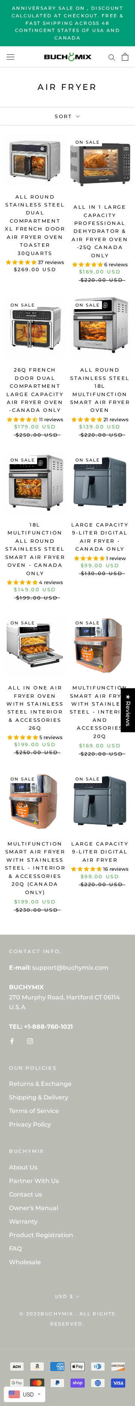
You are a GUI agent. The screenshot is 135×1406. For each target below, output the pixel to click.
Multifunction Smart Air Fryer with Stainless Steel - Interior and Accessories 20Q (100, 712)
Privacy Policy (30, 1124)
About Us (23, 1167)
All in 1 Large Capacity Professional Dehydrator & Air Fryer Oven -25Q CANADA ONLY (100, 231)
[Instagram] (30, 1041)
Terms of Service (34, 1110)
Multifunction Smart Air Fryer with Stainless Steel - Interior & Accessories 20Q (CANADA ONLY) (35, 868)
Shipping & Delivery (38, 1097)
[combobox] (24, 1394)
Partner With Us (34, 1180)
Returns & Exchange (40, 1083)
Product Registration (41, 1235)
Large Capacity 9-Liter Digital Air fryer (99, 852)
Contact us (25, 1194)
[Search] (111, 57)
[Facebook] (12, 1041)
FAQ (15, 1248)
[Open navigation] (10, 57)
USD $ (64, 1296)
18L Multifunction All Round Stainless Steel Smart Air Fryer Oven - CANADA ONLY (35, 549)
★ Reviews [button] (128, 710)
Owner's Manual (33, 1208)
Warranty (23, 1221)
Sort (65, 116)
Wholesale (25, 1262)
